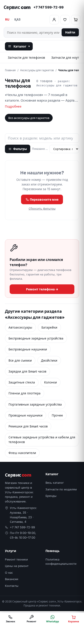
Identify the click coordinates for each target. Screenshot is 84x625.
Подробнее (13, 106)
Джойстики (49, 360)
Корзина (73, 621)
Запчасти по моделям (61, 489)
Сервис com (17, 7)
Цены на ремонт (16, 566)
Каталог (21, 46)
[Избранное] (65, 19)
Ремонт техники (16, 559)
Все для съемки (20, 360)
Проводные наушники (26, 415)
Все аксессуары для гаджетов (28, 118)
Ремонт (31, 621)
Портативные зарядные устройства (35, 404)
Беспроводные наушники (28, 349)
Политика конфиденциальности (60, 562)
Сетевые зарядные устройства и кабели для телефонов (42, 439)
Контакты (11, 586)
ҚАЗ (17, 19)
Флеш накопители (22, 453)
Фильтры (20, 149)
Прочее (57, 415)
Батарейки (49, 327)
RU (7, 19)
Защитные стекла (22, 382)
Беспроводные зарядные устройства (36, 338)
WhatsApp (52, 621)
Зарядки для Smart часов (27, 371)
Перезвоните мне (43, 199)
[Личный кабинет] (54, 19)
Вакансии (11, 579)
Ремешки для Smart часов (28, 426)
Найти (70, 32)
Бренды (50, 496)
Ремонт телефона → (42, 289)
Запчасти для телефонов (26, 57)
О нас (9, 572)
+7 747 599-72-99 (48, 7)
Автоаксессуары (20, 327)
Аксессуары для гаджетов (37, 70)
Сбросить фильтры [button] (42, 208)
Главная (10, 70)
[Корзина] (75, 19)
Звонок (10, 621)
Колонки (50, 382)
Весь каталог (54, 482)
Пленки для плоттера (25, 393)
